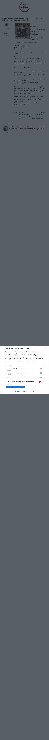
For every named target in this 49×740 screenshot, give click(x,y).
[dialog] (24, 370)
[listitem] (24, 366)
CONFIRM (15, 386)
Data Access (24, 391)
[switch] (40, 368)
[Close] (46, 349)
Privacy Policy (32, 391)
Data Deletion (17, 391)
